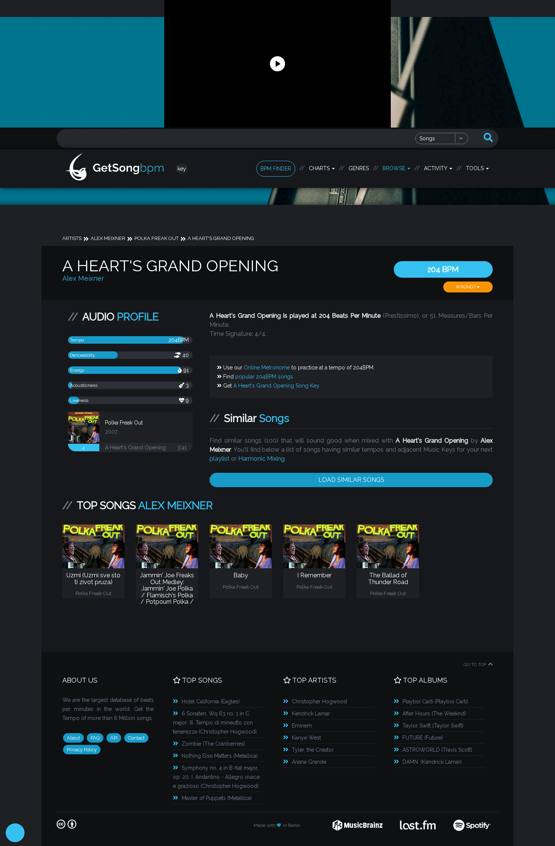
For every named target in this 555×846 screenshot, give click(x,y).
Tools (475, 168)
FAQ (95, 738)
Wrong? (466, 286)
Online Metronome (267, 368)
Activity (436, 168)
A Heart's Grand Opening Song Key (276, 386)
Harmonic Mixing (261, 458)
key (181, 169)
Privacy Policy (82, 749)
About (73, 738)
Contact (136, 738)
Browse (394, 168)
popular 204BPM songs (264, 377)
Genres (358, 168)
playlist (220, 458)
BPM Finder (276, 169)
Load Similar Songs (351, 479)
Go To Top (475, 664)
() (211, 701)
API (113, 738)
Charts (320, 168)
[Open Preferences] (15, 832)
